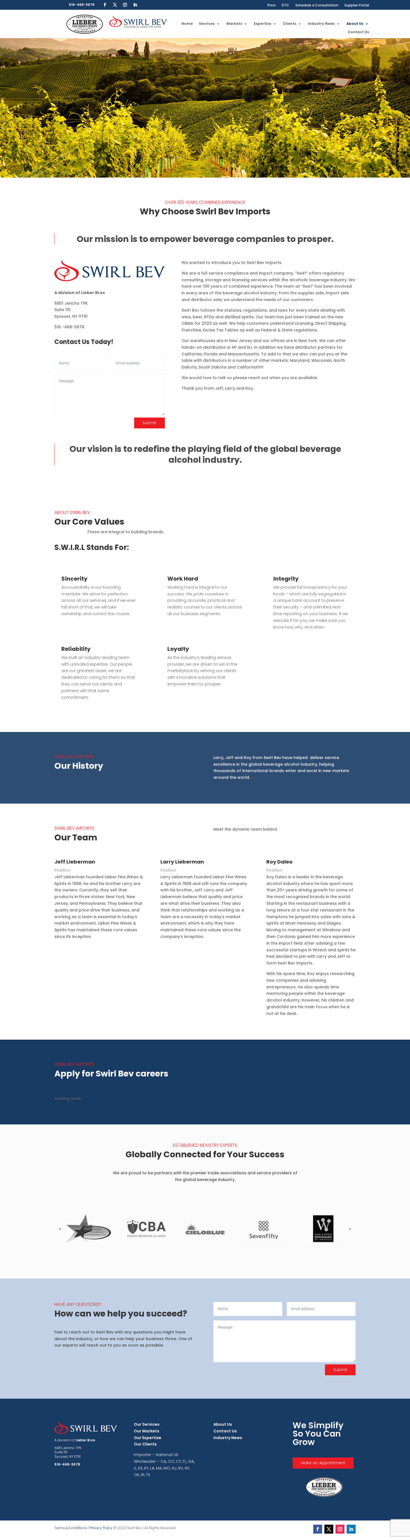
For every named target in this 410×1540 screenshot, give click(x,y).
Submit (149, 423)
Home (187, 24)
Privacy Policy (101, 1528)
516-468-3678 (82, 4)
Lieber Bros (85, 1440)
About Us (354, 24)
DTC (285, 6)
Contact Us (358, 32)
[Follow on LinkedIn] (135, 5)
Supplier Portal (356, 6)
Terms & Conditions (70, 1528)
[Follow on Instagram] (125, 5)
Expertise (262, 24)
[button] (350, 1229)
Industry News (321, 24)
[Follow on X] (115, 5)
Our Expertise (147, 1437)
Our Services (147, 1424)
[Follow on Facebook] (105, 5)
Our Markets (146, 1431)
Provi (271, 6)
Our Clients (145, 1444)
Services (207, 24)
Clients (289, 24)
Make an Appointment (323, 1463)
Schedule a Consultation (316, 6)
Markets (234, 24)
